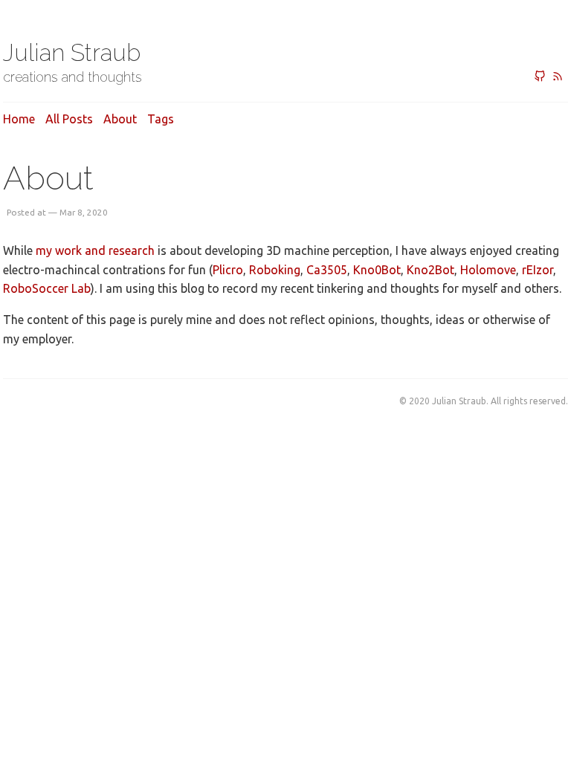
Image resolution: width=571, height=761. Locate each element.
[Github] (540, 77)
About (120, 119)
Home (19, 119)
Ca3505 (326, 269)
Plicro (228, 269)
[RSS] (558, 77)
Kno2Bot (430, 269)
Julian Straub (72, 52)
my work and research (95, 250)
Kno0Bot (377, 269)
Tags (160, 119)
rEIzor (537, 269)
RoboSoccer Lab (47, 288)
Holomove (488, 269)
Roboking (274, 269)
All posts (69, 119)
